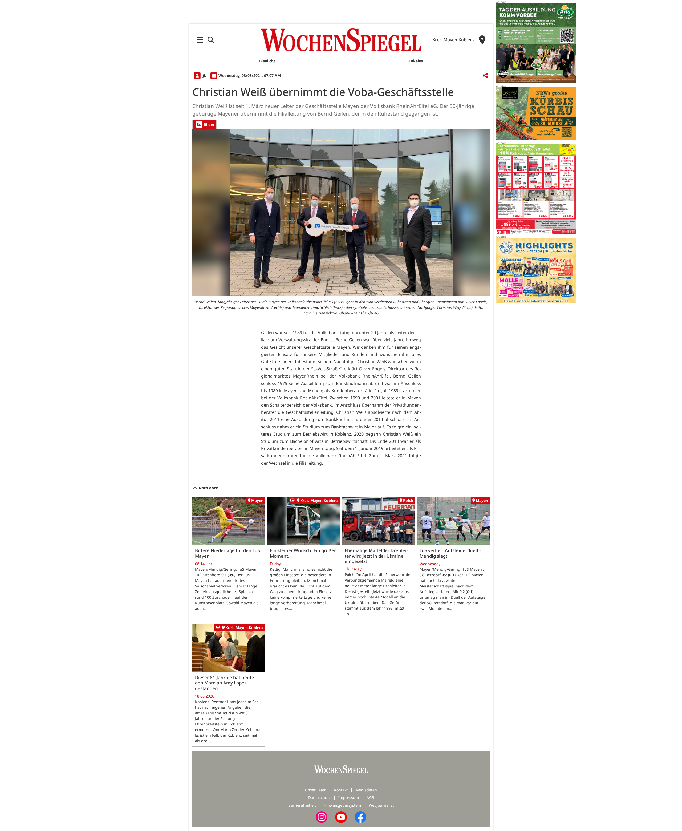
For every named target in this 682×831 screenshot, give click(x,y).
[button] (200, 39)
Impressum (348, 797)
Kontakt (341, 789)
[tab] (204, 124)
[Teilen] (485, 75)
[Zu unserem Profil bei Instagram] (321, 816)
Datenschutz (319, 797)
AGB (370, 797)
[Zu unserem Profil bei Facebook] (360, 816)
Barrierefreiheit (302, 805)
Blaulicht (267, 60)
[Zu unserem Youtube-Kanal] (341, 816)
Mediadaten (366, 789)
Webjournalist (381, 805)
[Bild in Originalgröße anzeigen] (341, 212)
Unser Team (315, 789)
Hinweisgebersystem (342, 805)
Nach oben (208, 487)
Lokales (416, 60)
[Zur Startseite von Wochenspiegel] (341, 39)
